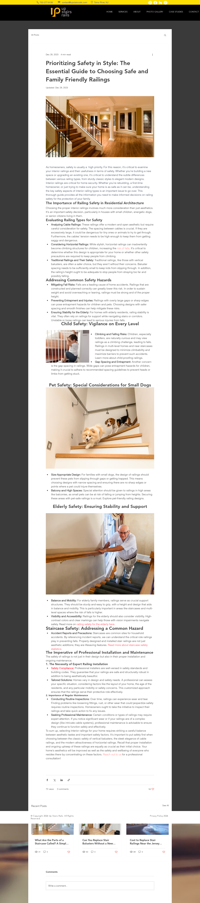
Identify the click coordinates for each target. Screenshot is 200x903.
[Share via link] (68, 780)
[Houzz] (160, 3)
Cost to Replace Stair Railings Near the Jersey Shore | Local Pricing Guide (146, 841)
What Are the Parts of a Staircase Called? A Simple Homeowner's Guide (51, 841)
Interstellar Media (103, 816)
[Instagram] (150, 3)
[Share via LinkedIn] (61, 780)
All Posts (35, 35)
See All (165, 805)
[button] (165, 35)
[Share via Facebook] (47, 780)
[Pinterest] (165, 3)
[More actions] (152, 54)
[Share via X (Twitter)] (54, 780)
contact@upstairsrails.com (74, 2)
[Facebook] (155, 3)
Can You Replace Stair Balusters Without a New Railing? (97, 841)
